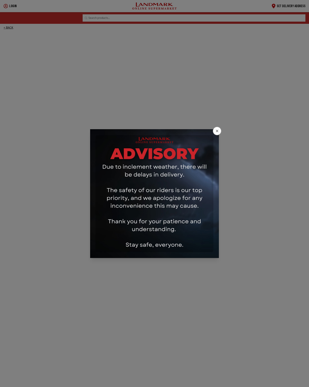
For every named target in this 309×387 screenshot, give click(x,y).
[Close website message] (217, 131)
